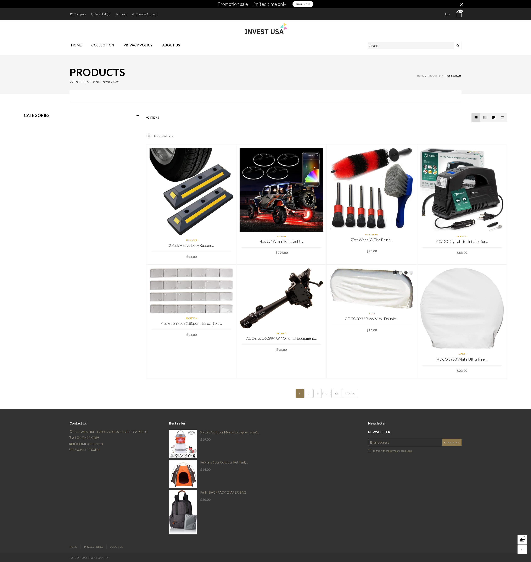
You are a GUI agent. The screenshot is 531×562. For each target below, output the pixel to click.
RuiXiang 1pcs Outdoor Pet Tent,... (224, 462)
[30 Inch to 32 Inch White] (395, 272)
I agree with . (392, 450)
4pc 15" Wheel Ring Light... (281, 241)
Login (123, 14)
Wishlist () (102, 14)
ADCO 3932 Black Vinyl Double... (371, 318)
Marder (461, 236)
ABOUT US (171, 45)
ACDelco (281, 333)
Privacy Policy (93, 546)
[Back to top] (522, 549)
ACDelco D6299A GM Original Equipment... (281, 338)
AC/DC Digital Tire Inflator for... (462, 241)
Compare (80, 14)
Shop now (303, 4)
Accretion (191, 318)
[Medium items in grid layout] (475, 117)
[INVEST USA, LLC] (265, 28)
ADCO (372, 313)
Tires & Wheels (163, 136)
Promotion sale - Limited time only (252, 4)
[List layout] (502, 117)
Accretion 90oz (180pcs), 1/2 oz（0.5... (191, 323)
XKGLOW (281, 236)
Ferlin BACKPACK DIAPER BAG (223, 492)
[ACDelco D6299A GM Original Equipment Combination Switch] (281, 298)
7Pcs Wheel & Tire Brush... (372, 239)
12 (336, 393)
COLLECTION (102, 45)
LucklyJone (371, 234)
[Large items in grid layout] (484, 117)
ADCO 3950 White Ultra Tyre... (462, 359)
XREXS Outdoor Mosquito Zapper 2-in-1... (229, 432)
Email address (379, 442)
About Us (116, 546)
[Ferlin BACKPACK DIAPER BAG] (183, 512)
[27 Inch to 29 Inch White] (411, 273)
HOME (76, 45)
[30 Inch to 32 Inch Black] (401, 273)
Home (73, 546)
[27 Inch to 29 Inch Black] (406, 273)
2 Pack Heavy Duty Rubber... (191, 245)
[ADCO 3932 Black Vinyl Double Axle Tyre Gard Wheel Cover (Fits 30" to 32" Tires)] (372, 288)
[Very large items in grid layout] (493, 117)
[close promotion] (461, 4)
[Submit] (458, 45)
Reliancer (191, 240)
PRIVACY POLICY (138, 45)
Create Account (147, 14)
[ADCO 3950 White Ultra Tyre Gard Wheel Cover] (462, 308)
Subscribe (451, 442)
